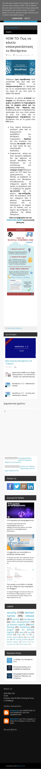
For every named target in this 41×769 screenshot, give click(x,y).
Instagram (23, 486)
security (12, 612)
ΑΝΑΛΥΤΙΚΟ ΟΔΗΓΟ (15, 220)
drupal (10, 629)
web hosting (11, 328)
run (27, 634)
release (29, 616)
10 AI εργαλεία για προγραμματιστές (20, 520)
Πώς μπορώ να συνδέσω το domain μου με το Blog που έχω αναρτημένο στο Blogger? (20, 586)
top (29, 632)
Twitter (17, 486)
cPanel (9, 634)
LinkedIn (30, 486)
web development (20, 621)
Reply (10, 55)
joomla (16, 619)
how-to (29, 637)
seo (8, 639)
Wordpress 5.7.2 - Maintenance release (23, 384)
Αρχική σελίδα (11, 27)
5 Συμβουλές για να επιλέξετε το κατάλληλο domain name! (19, 553)
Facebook (10, 486)
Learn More (17, 18)
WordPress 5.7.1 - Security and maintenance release (23, 394)
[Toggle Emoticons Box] (5, 411)
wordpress (18, 328)
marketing (25, 627)
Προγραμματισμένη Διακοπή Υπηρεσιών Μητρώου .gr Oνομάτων (18, 460)
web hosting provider (20, 639)
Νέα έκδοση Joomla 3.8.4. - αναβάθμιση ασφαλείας (22, 668)
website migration (23, 644)
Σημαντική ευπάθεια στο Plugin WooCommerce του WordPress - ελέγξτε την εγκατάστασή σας (23, 374)
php (22, 637)
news (21, 632)
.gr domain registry (16, 624)
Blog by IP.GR (21, 766)
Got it (27, 18)
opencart (25, 642)
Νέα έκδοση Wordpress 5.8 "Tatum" (18, 362)
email (19, 634)
